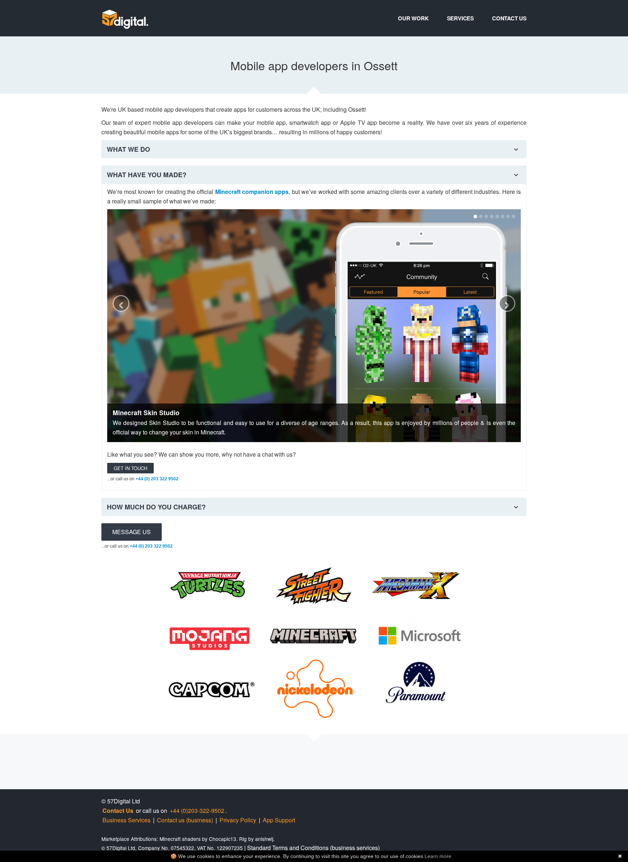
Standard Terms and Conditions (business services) (313, 847)
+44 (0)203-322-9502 (197, 810)
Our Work (413, 18)
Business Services (126, 820)
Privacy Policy (238, 820)
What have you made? (146, 174)
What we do (128, 149)
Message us (131, 532)
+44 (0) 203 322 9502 (157, 478)
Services (460, 18)
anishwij (264, 838)
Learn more (437, 856)
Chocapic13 (222, 838)
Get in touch (130, 468)
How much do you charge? (156, 507)
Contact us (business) (185, 820)
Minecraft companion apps (252, 191)
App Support (279, 820)
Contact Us (509, 18)
